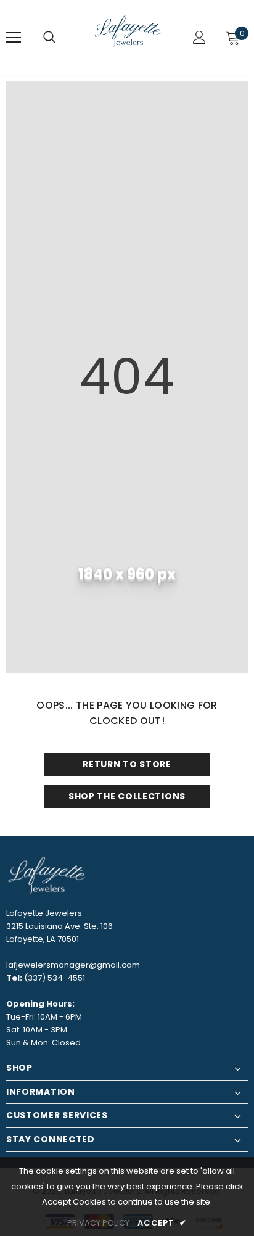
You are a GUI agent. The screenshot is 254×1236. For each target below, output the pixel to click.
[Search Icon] (49, 37)
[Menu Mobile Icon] (13, 37)
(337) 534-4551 (54, 978)
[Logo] (128, 37)
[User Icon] (199, 37)
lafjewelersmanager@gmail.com (73, 965)
